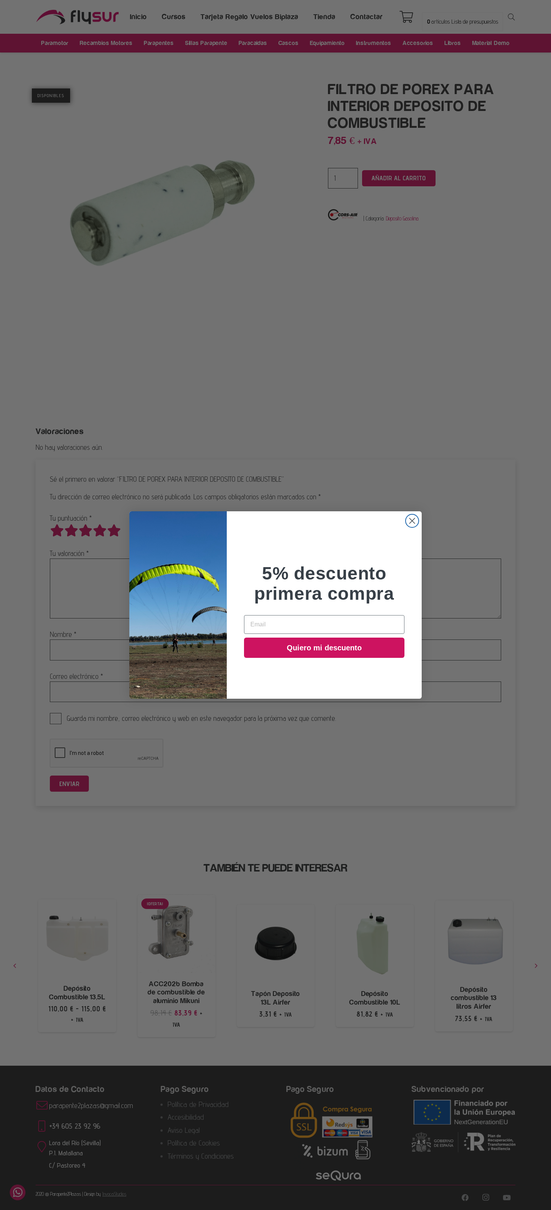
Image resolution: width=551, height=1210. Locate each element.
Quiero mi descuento (324, 648)
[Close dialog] (412, 520)
